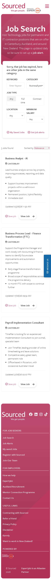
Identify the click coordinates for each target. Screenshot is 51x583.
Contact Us (8, 498)
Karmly (6, 535)
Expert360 (8, 481)
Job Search (8, 437)
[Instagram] (41, 414)
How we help (9, 475)
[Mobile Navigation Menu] (47, 6)
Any (11, 98)
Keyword (12, 79)
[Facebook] (31, 414)
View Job (25, 216)
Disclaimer (8, 529)
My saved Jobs (10, 449)
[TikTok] (46, 414)
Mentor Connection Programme (19, 492)
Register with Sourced (14, 454)
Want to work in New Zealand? (18, 541)
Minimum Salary (32, 111)
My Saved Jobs (17, 132)
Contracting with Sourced (15, 512)
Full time (23, 100)
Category (32, 79)
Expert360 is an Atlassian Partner (33, 570)
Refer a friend (9, 518)
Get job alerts (37, 132)
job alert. (38, 53)
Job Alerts (8, 443)
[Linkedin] (36, 414)
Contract (37, 98)
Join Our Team (10, 460)
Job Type (12, 92)
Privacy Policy (9, 524)
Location (12, 109)
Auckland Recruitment (13, 486)
